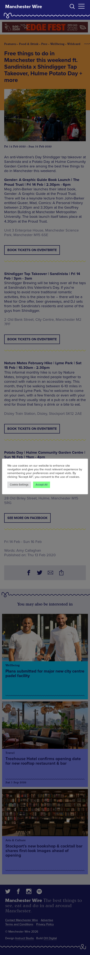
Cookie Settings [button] (19, 484)
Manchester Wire (23, 7)
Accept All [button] (42, 484)
